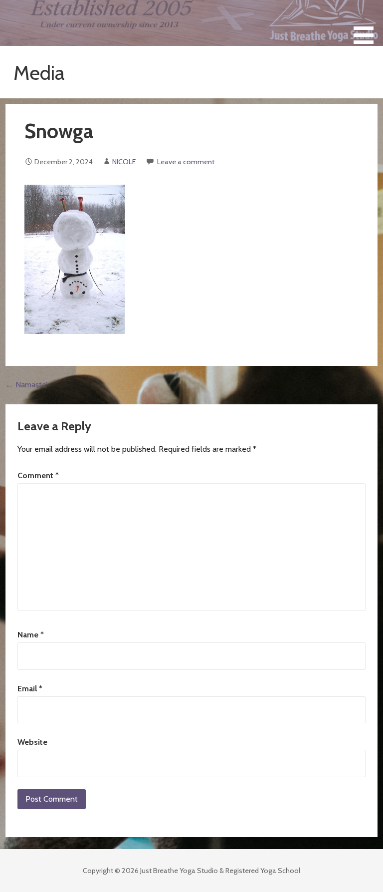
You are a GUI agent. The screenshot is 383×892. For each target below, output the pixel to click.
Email (29, 688)
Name (30, 634)
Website (32, 742)
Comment (38, 475)
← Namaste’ (26, 384)
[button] (367, 23)
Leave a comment (185, 161)
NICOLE (124, 161)
